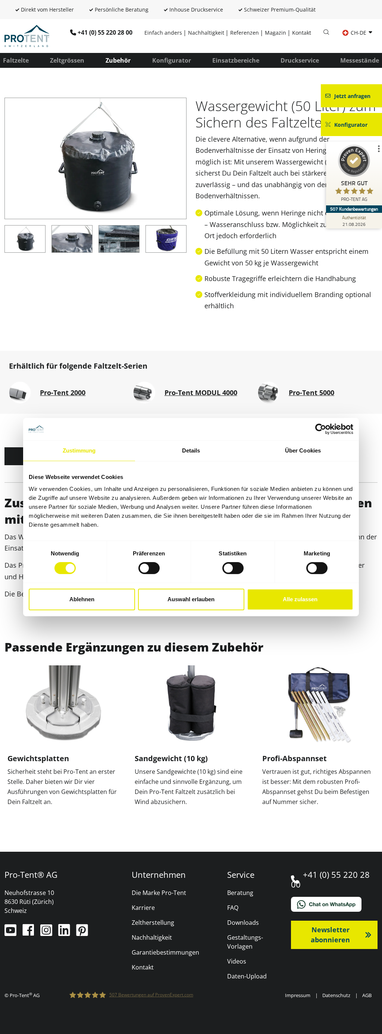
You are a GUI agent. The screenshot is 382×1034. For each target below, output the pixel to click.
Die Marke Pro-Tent (159, 893)
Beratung (240, 893)
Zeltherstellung (153, 922)
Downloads (243, 922)
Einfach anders (163, 32)
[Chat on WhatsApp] (334, 904)
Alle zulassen (300, 599)
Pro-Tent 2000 (62, 392)
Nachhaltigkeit (206, 32)
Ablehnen (81, 599)
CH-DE (358, 32)
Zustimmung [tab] (79, 450)
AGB (367, 995)
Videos (236, 961)
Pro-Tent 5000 (311, 392)
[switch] (149, 568)
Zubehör (118, 60)
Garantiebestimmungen (165, 952)
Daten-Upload (247, 976)
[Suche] (326, 32)
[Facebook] (29, 933)
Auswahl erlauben (191, 599)
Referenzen (244, 32)
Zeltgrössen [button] (67, 60)
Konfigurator (171, 60)
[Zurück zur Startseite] (26, 35)
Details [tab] (191, 450)
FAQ (232, 908)
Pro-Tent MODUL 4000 (201, 392)
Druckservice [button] (300, 60)
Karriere (143, 908)
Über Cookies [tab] (303, 450)
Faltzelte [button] (16, 60)
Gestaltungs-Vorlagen (245, 942)
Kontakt (301, 32)
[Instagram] (47, 933)
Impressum (297, 995)
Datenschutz (336, 995)
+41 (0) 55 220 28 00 (105, 32)
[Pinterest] (82, 933)
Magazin (275, 32)
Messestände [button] (359, 60)
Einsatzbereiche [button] (235, 60)
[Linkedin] (65, 933)
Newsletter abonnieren (330, 934)
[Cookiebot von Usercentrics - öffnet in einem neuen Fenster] (320, 429)
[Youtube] (11, 933)
